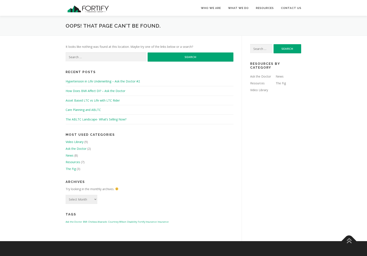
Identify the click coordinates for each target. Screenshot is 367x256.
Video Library (74, 142)
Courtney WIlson (117, 221)
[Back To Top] (349, 241)
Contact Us (291, 8)
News (69, 155)
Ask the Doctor (76, 149)
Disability (132, 221)
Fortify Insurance (147, 221)
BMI (85, 221)
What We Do (238, 8)
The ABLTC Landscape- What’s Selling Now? (96, 119)
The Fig (71, 169)
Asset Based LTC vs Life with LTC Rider (93, 100)
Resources (265, 8)
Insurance (163, 221)
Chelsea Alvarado (97, 221)
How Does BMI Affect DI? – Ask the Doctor (95, 91)
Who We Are (211, 8)
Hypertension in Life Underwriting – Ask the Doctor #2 (103, 81)
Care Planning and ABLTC (83, 110)
